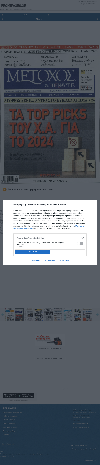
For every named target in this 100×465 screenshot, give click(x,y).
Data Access (50, 260)
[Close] (92, 204)
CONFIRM (32, 252)
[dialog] (50, 232)
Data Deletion (36, 260)
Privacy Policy (64, 260)
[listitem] (50, 238)
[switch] (80, 243)
